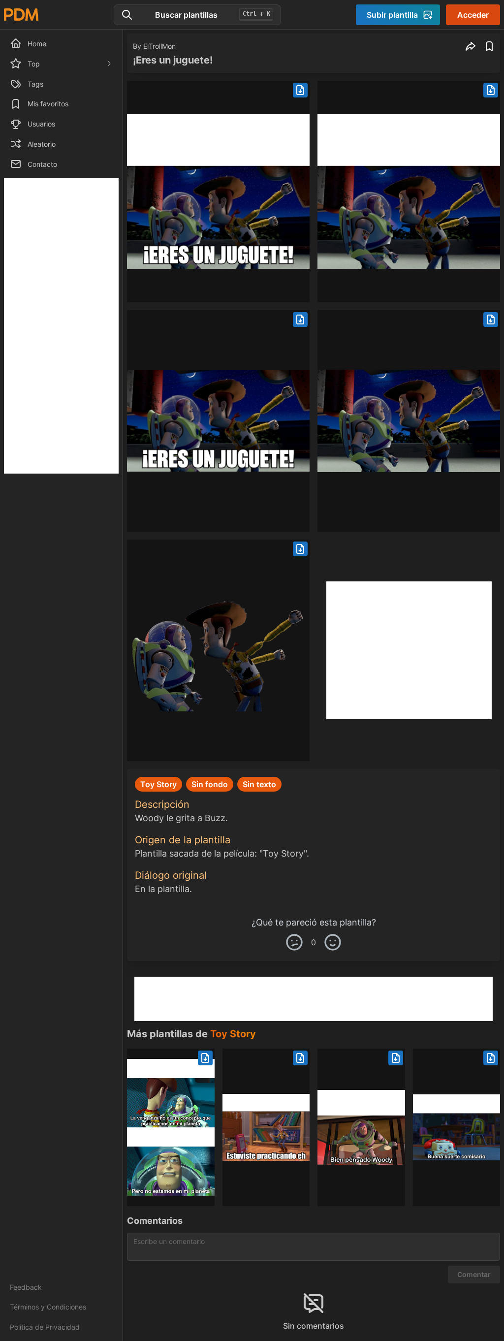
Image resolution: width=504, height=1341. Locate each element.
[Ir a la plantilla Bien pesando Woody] (361, 1127)
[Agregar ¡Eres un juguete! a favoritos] (489, 46)
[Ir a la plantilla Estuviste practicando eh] (266, 1127)
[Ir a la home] (21, 14)
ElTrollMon (159, 46)
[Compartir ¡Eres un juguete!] (470, 46)
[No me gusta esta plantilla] (294, 942)
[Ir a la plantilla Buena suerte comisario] (457, 1127)
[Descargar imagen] (300, 90)
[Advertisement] (61, 326)
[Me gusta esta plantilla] (333, 942)
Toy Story (233, 1034)
